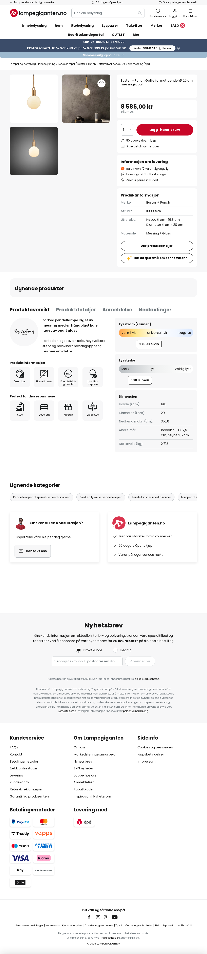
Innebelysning (47, 64)
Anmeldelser (84, 782)
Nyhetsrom (102, 796)
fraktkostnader (110, 937)
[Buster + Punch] (24, 332)
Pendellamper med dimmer (151, 497)
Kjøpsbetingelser (150, 754)
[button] (34, 151)
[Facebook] (91, 917)
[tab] (30, 310)
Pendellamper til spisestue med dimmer (41, 497)
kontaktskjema (67, 711)
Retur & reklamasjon (26, 789)
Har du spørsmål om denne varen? (160, 258)
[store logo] (38, 13)
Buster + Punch (158, 202)
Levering (16, 775)
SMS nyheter (84, 768)
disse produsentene (147, 679)
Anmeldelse (117, 309)
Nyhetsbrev (83, 761)
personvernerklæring (135, 711)
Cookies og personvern (155, 747)
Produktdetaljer (76, 309)
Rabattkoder (84, 789)
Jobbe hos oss (85, 775)
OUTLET (118, 34)
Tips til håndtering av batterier (133, 925)
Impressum (146, 761)
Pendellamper (66, 64)
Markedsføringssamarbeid (94, 754)
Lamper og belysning (23, 64)
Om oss (80, 747)
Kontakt (16, 754)
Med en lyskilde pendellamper (101, 497)
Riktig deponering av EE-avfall (173, 925)
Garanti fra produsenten (29, 796)
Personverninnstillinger (29, 925)
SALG (174, 25)
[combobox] (108, 13)
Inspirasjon (82, 796)
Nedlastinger (155, 309)
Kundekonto (19, 782)
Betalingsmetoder (24, 761)
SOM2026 (152, 48)
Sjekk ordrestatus (23, 768)
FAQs (14, 747)
